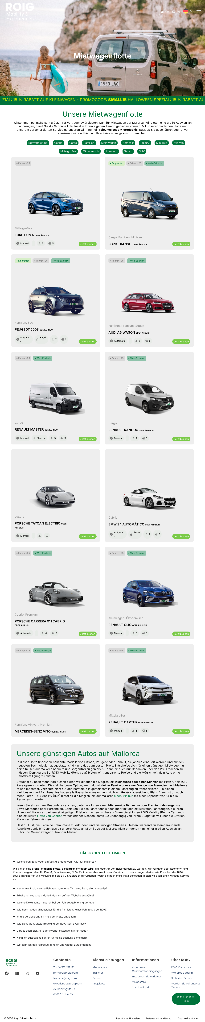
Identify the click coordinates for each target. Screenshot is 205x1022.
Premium (111, 151)
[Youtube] (37, 973)
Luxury (145, 142)
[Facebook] (7, 973)
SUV (142, 151)
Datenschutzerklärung (158, 1018)
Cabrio (58, 142)
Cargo (73, 142)
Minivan (179, 142)
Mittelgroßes (68, 151)
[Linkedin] (17, 973)
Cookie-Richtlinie (188, 1018)
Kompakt (128, 142)
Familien (89, 142)
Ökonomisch (91, 151)
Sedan (128, 151)
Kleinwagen (108, 142)
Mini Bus (161, 142)
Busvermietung (37, 142)
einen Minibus (123, 796)
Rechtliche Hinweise (128, 1018)
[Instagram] (27, 973)
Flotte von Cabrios (49, 816)
